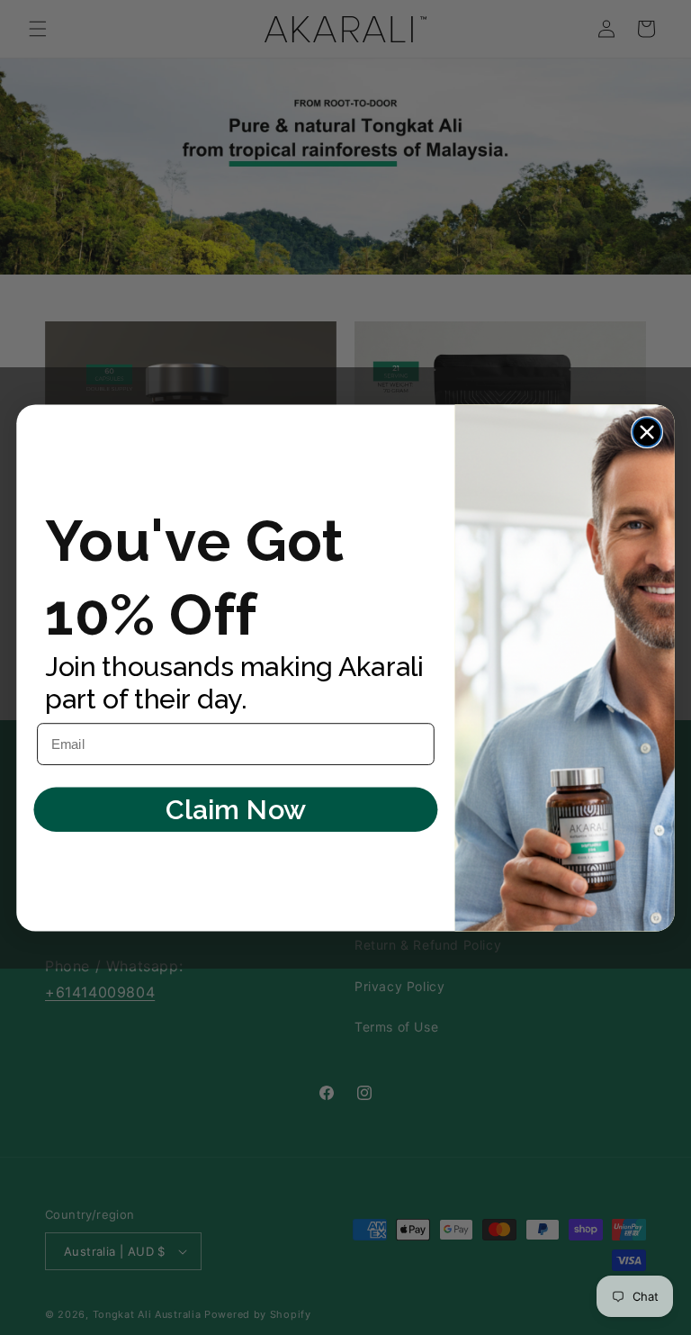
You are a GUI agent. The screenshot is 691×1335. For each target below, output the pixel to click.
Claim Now (235, 809)
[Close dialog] (647, 432)
